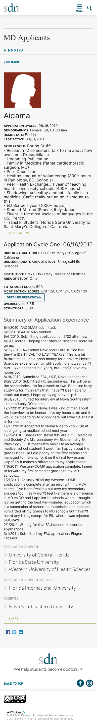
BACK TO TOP (13, 683)
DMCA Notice (14, 718)
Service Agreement (61, 718)
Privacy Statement (36, 718)
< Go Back (11, 62)
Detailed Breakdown (24, 297)
